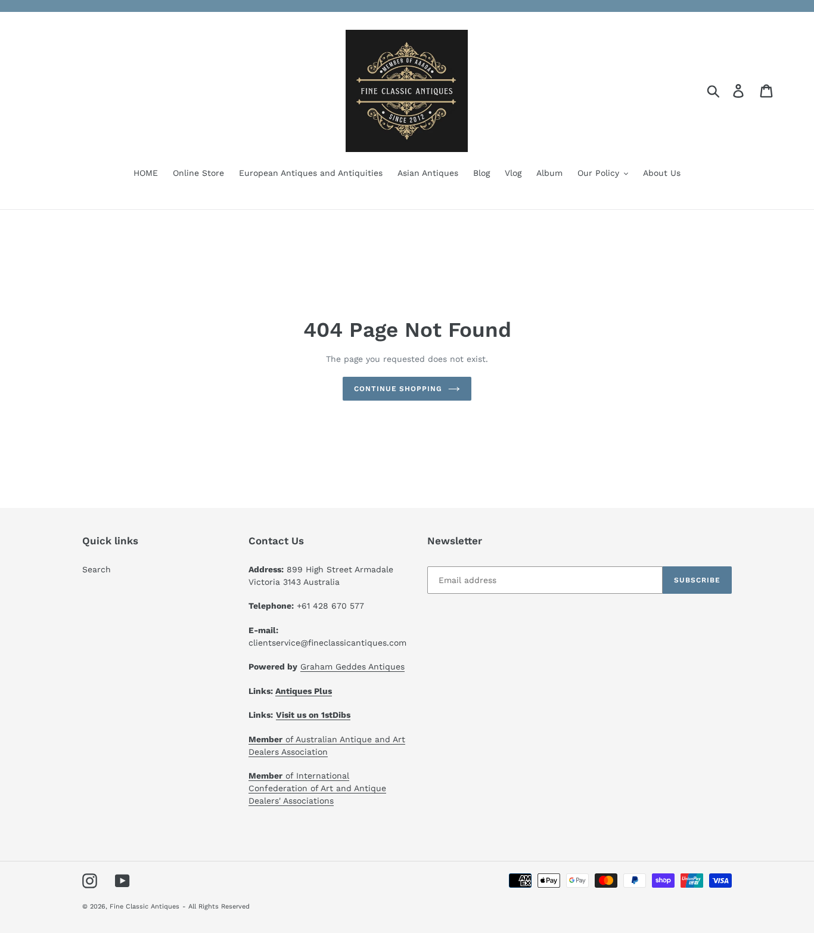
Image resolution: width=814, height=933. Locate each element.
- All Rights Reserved (216, 906)
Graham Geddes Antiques (352, 666)
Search (96, 569)
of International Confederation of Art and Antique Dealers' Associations (317, 788)
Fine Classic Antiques (144, 906)
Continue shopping (398, 389)
